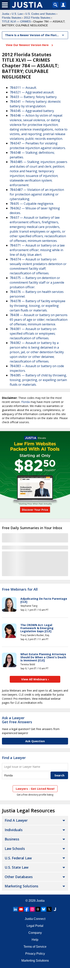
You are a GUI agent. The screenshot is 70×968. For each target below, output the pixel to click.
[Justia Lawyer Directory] (54, 909)
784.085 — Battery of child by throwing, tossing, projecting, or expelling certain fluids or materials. (38, 380)
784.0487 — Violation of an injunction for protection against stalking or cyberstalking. (37, 194)
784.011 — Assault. (23, 87)
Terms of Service (35, 946)
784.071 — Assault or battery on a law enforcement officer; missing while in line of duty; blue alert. (37, 250)
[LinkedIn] (15, 909)
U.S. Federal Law (18, 858)
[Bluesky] (43, 909)
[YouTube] (21, 909)
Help (35, 939)
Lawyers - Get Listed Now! (35, 789)
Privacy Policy (35, 953)
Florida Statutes (11, 17)
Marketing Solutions (21, 886)
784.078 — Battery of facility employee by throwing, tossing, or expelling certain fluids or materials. (37, 305)
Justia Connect (35, 918)
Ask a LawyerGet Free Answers (17, 720)
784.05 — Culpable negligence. (32, 203)
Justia (5, 13)
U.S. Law (17, 13)
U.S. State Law (16, 867)
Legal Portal (35, 925)
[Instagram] (32, 909)
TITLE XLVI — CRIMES (16, 21)
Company (35, 932)
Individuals (14, 829)
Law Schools (15, 848)
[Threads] (38, 909)
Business (12, 839)
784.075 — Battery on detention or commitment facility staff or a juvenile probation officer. (37, 282)
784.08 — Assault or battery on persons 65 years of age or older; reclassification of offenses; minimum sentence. (38, 319)
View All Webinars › (35, 679)
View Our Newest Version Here (27, 45)
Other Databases (19, 876)
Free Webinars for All (20, 589)
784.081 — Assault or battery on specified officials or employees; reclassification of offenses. (33, 333)
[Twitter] (49, 909)
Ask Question (35, 741)
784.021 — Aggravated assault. (32, 92)
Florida (25, 402)
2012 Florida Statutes (37, 17)
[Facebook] (26, 909)
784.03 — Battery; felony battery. (33, 97)
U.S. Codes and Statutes (40, 13)
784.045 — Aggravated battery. (32, 111)
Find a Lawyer (14, 757)
